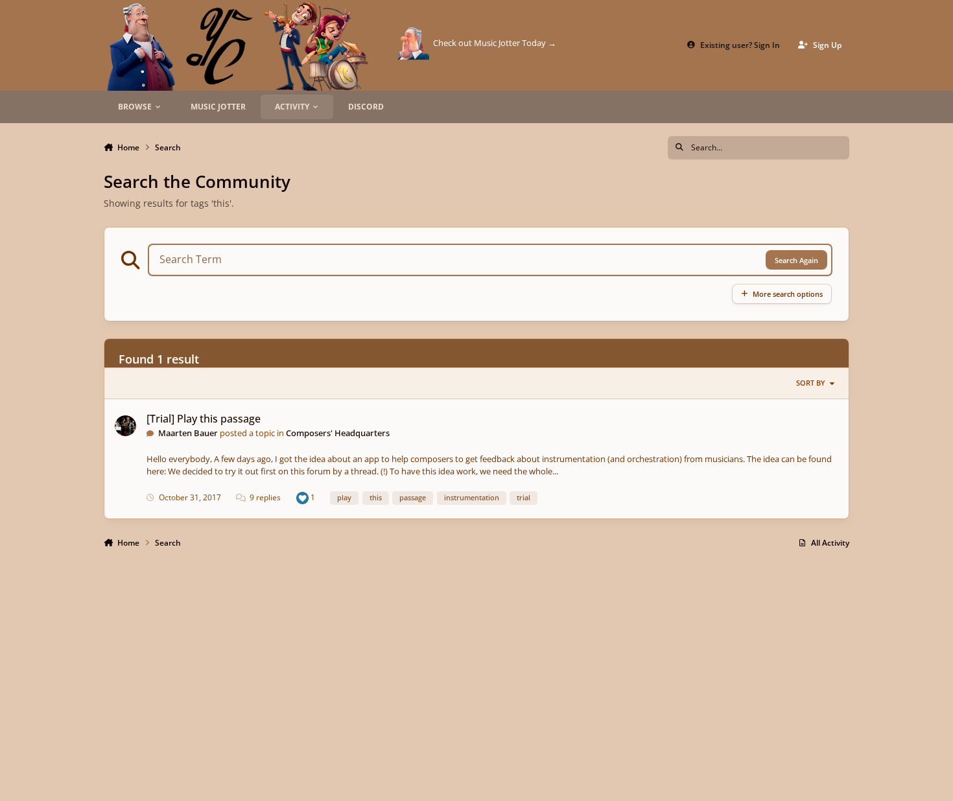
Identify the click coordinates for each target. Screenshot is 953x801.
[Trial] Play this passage (204, 419)
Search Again (796, 260)
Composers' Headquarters (338, 433)
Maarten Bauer (188, 433)
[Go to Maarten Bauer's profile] (125, 426)
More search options (788, 294)
